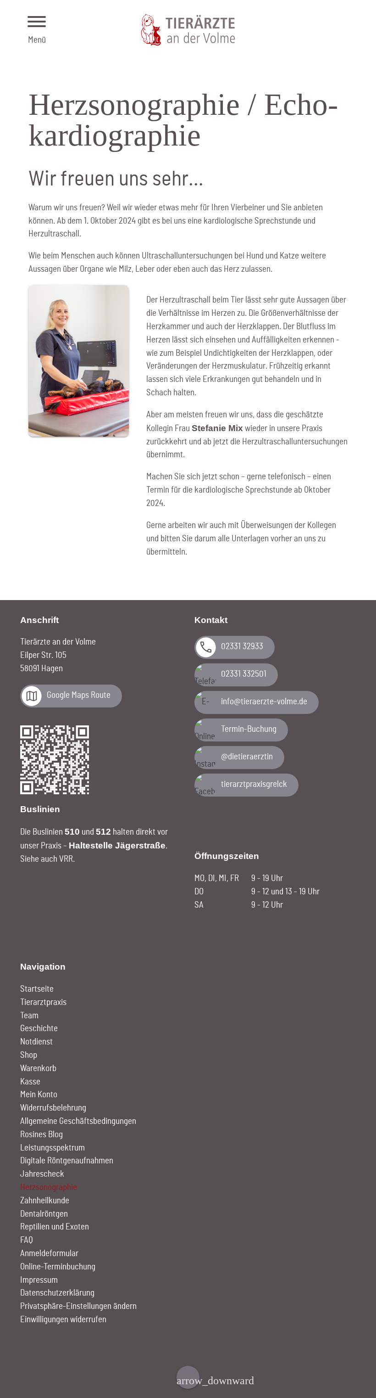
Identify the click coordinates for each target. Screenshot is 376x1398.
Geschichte (39, 1028)
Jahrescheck (42, 1174)
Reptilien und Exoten (54, 1227)
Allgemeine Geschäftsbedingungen (78, 1121)
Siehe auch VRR (46, 859)
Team (29, 1015)
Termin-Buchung (248, 729)
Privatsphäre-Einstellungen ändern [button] (78, 1306)
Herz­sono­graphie (48, 1187)
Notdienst (36, 1042)
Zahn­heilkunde (44, 1200)
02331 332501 (243, 674)
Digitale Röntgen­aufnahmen (66, 1161)
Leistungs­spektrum (52, 1148)
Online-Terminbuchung (57, 1267)
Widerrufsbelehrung (53, 1108)
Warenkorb (38, 1068)
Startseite (37, 989)
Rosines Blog (41, 1134)
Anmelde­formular (49, 1253)
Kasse (30, 1082)
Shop (28, 1055)
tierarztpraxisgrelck (254, 784)
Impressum (39, 1280)
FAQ (26, 1240)
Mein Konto (38, 1094)
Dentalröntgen (44, 1214)
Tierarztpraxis (43, 1002)
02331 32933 (242, 646)
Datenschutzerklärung (57, 1293)
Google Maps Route (79, 695)
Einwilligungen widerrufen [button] (63, 1319)
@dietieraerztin (247, 756)
